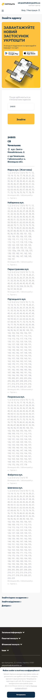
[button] (13, 632)
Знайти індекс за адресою (14, 598)
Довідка (6, 606)
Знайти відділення (11, 602)
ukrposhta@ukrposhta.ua (12, 665)
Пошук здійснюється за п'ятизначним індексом (20, 98)
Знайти (21, 119)
